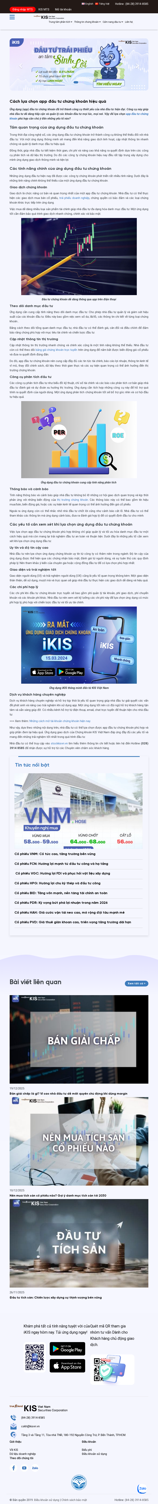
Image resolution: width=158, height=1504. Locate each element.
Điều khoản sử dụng (46, 1500)
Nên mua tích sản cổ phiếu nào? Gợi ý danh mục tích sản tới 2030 (58, 1195)
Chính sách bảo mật (74, 1500)
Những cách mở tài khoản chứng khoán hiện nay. (60, 721)
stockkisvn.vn (59, 743)
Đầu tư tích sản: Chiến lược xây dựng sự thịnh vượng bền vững (56, 1297)
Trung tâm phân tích (60, 22)
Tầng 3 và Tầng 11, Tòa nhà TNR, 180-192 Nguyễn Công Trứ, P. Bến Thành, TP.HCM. (73, 1435)
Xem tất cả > (136, 983)
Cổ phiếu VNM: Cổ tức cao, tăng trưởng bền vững (54, 854)
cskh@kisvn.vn (30, 1426)
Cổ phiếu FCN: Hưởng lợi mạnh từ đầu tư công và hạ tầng (61, 864)
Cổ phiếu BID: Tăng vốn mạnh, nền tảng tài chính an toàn (60, 893)
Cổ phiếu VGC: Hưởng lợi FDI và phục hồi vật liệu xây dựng (62, 873)
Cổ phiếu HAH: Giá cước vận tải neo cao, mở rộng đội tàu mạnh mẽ (69, 912)
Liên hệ (129, 22)
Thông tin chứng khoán (86, 22)
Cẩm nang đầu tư (112, 22)
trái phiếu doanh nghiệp (74, 198)
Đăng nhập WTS (23, 9)
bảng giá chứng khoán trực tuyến (56, 350)
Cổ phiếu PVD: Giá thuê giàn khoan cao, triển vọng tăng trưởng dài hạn (72, 922)
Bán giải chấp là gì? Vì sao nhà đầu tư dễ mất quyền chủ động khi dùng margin (68, 1093)
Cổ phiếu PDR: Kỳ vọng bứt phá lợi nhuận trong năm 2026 (61, 903)
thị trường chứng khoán (72, 500)
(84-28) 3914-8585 (136, 3)
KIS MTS (44, 9)
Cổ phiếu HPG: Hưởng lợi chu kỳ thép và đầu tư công (57, 883)
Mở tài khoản (63, 9)
